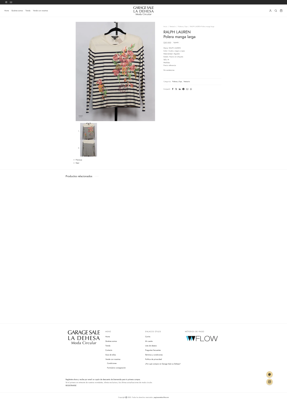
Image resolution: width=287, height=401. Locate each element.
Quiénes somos (17, 10)
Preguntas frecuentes (153, 350)
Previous (79, 160)
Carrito (147, 336)
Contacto (108, 350)
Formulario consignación (116, 367)
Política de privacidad (153, 359)
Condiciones (111, 363)
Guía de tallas (110, 354)
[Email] (11, 2)
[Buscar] (275, 10)
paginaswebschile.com (161, 397)
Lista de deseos (151, 345)
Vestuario (173, 26)
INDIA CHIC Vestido (70, 307)
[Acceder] (270, 10)
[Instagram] (6, 2)
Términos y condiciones (154, 354)
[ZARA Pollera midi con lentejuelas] (73, 227)
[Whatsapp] (191, 89)
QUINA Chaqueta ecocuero (73, 206)
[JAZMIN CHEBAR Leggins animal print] (73, 262)
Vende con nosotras (40, 10)
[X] (176, 89)
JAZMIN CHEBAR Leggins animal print (73, 275)
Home (6, 10)
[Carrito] (281, 10)
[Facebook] (172, 89)
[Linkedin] (180, 89)
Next (77, 163)
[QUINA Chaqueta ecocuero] (73, 192)
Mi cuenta (149, 341)
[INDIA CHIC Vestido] (73, 294)
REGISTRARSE (71, 385)
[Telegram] (183, 89)
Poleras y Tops (183, 26)
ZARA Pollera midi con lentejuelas (72, 242)
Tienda (27, 10)
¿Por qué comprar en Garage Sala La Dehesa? (163, 364)
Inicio (165, 26)
